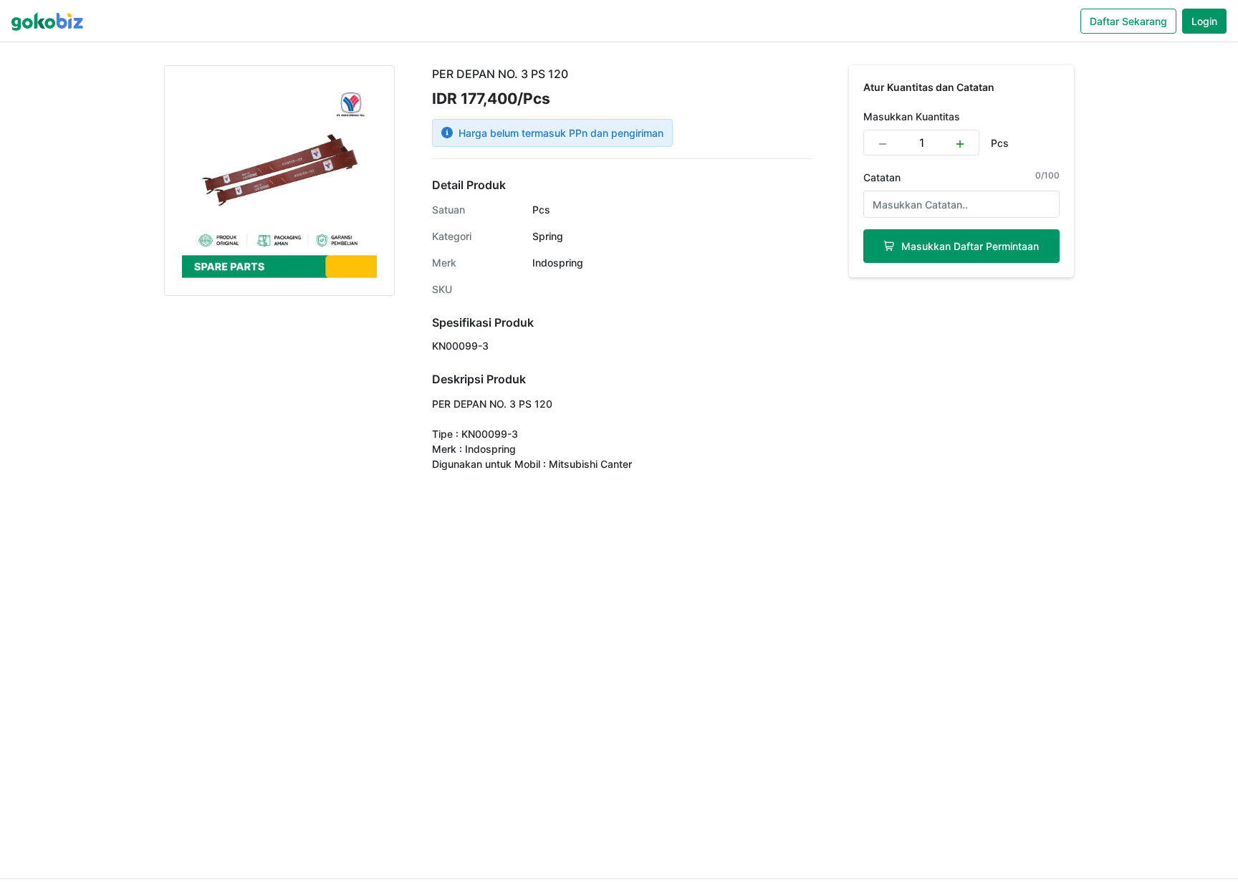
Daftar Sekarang (1128, 21)
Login (1204, 21)
